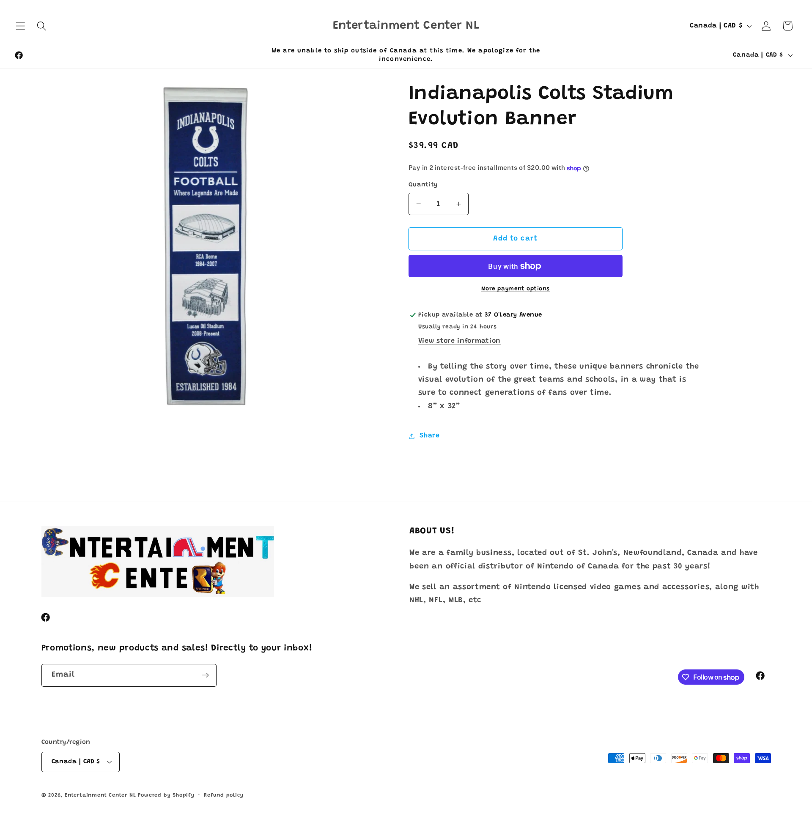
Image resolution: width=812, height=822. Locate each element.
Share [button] (429, 435)
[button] (20, 26)
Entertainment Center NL (100, 795)
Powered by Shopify (166, 795)
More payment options (515, 289)
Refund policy (223, 795)
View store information (459, 341)
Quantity (423, 185)
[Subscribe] (205, 675)
